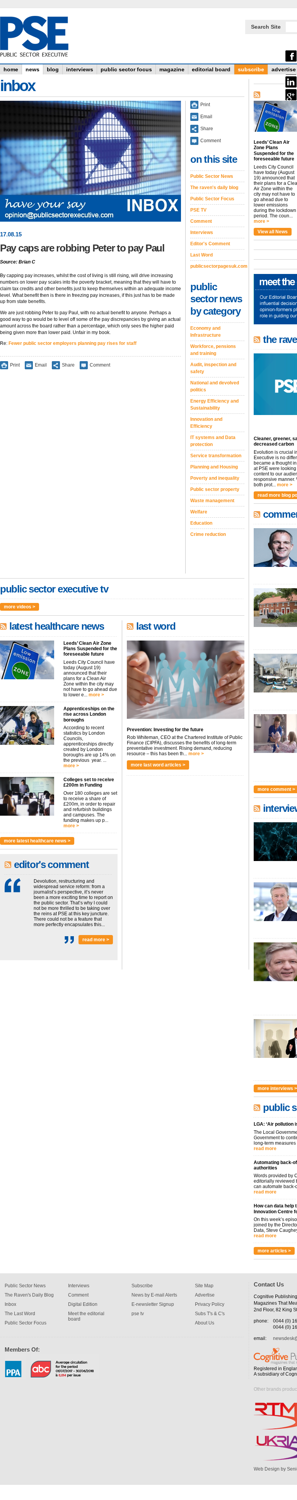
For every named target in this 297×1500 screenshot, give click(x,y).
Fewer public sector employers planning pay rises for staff (73, 343)
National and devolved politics (214, 386)
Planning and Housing (214, 467)
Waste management (212, 500)
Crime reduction (208, 534)
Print (15, 365)
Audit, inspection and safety (213, 368)
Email (41, 365)
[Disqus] (90, 476)
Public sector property (214, 489)
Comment (100, 365)
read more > (95, 939)
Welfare (198, 512)
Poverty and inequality (214, 478)
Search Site (266, 27)
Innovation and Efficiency (206, 423)
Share (68, 365)
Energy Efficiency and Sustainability (214, 404)
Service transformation (215, 455)
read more (265, 1148)
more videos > (19, 607)
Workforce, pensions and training (213, 350)
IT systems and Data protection (213, 441)
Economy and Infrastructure (205, 331)
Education (201, 523)
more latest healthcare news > (37, 841)
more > (96, 694)
